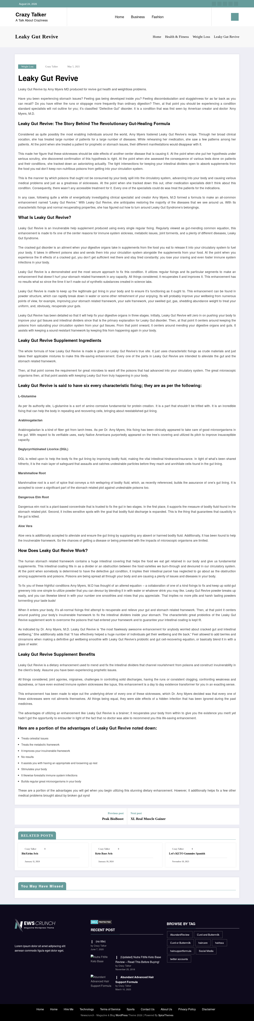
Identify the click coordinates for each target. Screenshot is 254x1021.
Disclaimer (208, 1009)
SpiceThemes (165, 1015)
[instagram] (230, 4)
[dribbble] (225, 4)
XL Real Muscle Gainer (148, 819)
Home (119, 16)
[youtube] (236, 4)
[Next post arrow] (234, 816)
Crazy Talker (31, 14)
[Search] (217, 16)
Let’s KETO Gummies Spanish (187, 853)
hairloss (219, 942)
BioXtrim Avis (30, 853)
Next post (136, 813)
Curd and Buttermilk (208, 934)
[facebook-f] (214, 4)
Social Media (206, 951)
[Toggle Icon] (235, 17)
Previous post (116, 813)
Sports (131, 1009)
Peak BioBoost (113, 819)
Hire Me (68, 1009)
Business (138, 16)
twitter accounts (179, 959)
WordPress (122, 1015)
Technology (87, 1009)
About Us (166, 1009)
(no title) (101, 941)
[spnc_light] (224, 17)
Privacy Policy (187, 1009)
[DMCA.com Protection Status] (101, 921)
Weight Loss (27, 66)
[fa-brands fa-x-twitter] (219, 4)
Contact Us (147, 1009)
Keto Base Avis (103, 853)
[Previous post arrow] (19, 816)
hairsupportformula (180, 951)
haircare (203, 942)
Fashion (158, 16)
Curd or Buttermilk (180, 942)
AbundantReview (179, 934)
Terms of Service (110, 1009)
